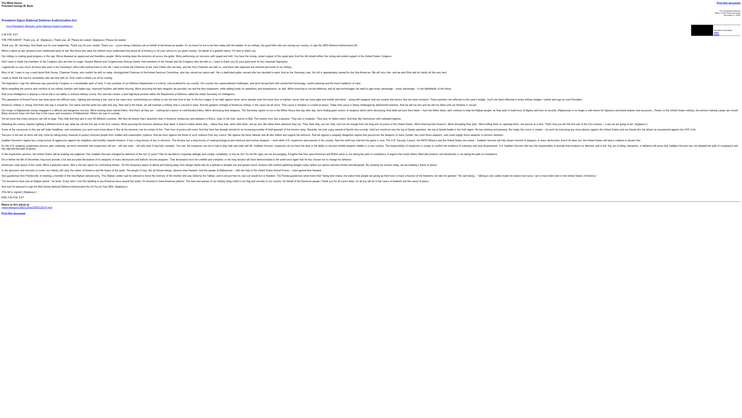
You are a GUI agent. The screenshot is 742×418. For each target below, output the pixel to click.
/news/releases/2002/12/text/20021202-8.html (27, 207)
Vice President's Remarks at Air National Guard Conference (39, 26)
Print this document (728, 3)
